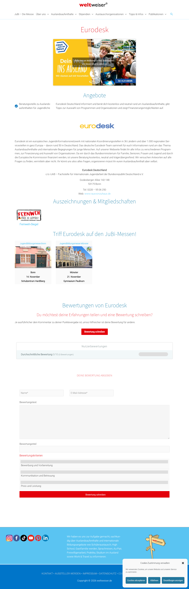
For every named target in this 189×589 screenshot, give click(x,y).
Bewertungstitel (27, 443)
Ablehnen (154, 580)
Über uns (41, 14)
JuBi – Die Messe (24, 14)
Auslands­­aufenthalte (62, 14)
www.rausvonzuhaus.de (97, 193)
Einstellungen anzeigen (173, 580)
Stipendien (84, 14)
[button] (182, 563)
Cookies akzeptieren (136, 580)
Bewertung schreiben (94, 331)
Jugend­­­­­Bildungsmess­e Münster (74, 243)
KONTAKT (47, 573)
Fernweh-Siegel (29, 224)
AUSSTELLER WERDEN (68, 573)
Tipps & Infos (136, 14)
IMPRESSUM (90, 573)
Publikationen (156, 14)
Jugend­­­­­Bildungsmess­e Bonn (33, 243)
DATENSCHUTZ (107, 573)
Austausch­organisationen (110, 14)
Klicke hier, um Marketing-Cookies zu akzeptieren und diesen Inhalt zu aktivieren (94, 62)
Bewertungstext (27, 402)
